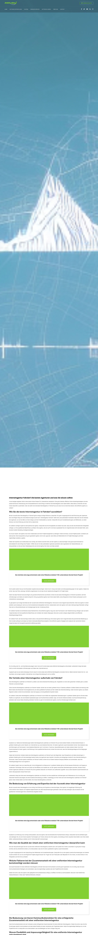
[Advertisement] (49, 479)
